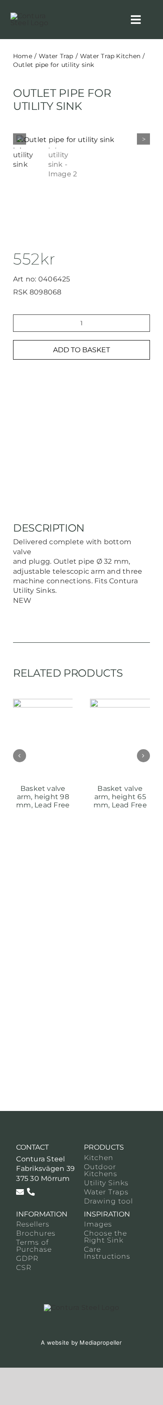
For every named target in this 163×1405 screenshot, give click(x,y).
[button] (19, 755)
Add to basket (81, 350)
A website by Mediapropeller (81, 1342)
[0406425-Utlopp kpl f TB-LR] (83, 139)
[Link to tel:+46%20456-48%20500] (31, 1192)
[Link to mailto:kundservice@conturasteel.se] (20, 1192)
